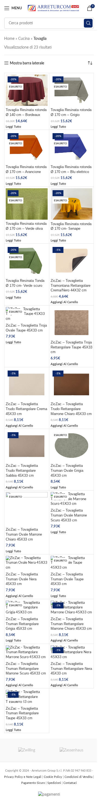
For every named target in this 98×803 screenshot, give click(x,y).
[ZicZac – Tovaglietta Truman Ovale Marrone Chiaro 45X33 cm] (27, 509)
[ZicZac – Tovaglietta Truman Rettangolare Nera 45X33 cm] (72, 652)
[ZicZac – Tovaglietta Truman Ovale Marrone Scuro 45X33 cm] (72, 499)
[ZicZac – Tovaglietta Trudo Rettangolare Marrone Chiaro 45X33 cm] (72, 384)
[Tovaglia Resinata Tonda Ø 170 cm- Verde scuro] (27, 260)
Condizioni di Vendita (79, 776)
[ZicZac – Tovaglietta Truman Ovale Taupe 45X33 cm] (72, 563)
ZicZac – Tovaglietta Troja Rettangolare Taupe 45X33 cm (71, 347)
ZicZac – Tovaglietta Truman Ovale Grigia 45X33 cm (67, 470)
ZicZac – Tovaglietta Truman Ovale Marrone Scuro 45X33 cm (69, 515)
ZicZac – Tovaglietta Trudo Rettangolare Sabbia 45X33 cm (22, 470)
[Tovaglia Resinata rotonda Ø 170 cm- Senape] (72, 204)
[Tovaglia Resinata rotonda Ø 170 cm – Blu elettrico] (72, 147)
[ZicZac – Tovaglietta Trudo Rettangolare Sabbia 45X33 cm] (27, 446)
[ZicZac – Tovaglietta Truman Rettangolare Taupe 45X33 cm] (27, 697)
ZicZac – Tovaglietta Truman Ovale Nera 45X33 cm (22, 579)
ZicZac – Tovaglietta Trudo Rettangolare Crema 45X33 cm (26, 409)
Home (9, 39)
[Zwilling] (26, 750)
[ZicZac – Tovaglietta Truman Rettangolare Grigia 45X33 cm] (27, 608)
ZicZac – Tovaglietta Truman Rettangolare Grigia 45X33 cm (22, 624)
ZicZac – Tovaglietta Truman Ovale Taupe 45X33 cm (67, 579)
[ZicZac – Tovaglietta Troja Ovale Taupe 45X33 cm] (27, 314)
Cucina (24, 39)
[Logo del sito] (53, 8)
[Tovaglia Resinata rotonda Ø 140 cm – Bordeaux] (27, 90)
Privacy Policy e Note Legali (23, 776)
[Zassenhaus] (71, 750)
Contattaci (70, 782)
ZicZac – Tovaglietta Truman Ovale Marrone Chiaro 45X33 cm (24, 534)
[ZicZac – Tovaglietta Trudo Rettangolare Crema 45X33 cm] (27, 384)
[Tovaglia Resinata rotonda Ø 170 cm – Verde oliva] (27, 204)
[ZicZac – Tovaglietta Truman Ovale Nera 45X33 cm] (27, 563)
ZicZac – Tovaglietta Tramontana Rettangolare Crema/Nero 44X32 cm (70, 285)
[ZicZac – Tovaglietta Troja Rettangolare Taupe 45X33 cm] (72, 322)
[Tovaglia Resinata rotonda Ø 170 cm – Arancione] (27, 147)
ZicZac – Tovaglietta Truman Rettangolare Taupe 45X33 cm (22, 713)
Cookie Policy (53, 776)
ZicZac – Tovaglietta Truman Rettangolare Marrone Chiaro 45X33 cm (71, 624)
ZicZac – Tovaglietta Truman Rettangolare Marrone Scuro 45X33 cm (26, 668)
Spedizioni (54, 782)
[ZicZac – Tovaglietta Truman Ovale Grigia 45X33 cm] (72, 446)
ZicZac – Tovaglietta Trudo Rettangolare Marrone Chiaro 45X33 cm (71, 409)
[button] (64, 302)
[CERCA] (88, 23)
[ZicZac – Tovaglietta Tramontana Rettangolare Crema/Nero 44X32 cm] (72, 260)
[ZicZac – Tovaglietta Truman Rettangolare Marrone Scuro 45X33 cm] (27, 652)
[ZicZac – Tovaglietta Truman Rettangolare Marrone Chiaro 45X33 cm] (72, 608)
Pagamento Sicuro (33, 782)
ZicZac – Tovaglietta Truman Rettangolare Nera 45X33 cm (71, 668)
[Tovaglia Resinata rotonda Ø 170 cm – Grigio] (72, 90)
